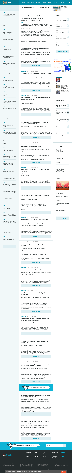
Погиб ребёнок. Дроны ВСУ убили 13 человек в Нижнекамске (34, 342)
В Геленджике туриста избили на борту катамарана (35, 269)
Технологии (45, 456)
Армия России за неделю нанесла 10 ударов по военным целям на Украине (9, 125)
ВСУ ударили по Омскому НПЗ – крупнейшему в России (34, 220)
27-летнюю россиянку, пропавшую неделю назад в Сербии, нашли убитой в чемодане (35, 364)
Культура (63, 2)
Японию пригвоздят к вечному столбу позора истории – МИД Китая (62, 203)
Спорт (44, 452)
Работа (44, 2)
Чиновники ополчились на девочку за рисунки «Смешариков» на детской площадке (9, 64)
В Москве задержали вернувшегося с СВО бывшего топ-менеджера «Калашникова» (35, 49)
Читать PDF (63, 8)
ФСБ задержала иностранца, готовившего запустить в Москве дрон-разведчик (9, 200)
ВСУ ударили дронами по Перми (8, 178)
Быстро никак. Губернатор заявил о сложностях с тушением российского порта (35, 123)
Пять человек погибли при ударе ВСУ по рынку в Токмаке (35, 196)
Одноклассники (64, 455)
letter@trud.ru (42, 470)
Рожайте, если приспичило (44, 8)
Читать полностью (36, 65)
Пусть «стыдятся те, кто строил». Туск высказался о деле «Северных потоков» (9, 222)
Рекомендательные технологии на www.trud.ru (55, 456)
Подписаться (64, 445)
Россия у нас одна (60, 32)
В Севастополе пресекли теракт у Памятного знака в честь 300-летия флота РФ (36, 74)
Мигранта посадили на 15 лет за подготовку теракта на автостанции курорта (35, 98)
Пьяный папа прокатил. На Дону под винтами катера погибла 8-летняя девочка (9, 109)
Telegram (62, 456)
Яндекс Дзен (63, 453)
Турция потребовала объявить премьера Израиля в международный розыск (9, 24)
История (27, 456)
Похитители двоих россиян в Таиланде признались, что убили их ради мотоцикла (36, 422)
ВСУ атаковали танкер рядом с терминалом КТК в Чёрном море (35, 170)
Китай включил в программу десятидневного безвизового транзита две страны (8, 164)
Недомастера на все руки (61, 127)
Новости (38, 2)
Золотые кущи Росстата (61, 38)
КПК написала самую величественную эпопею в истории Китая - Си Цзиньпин (62, 195)
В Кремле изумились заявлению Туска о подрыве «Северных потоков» (8, 94)
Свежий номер (30, 2)
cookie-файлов (38, 471)
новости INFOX (58, 77)
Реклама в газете (55, 453)
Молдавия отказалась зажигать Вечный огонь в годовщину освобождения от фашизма (8, 32)
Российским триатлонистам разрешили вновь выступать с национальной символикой (8, 41)
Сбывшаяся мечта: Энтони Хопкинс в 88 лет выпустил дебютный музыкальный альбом (9, 15)
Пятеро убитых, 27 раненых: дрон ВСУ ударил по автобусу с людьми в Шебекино (35, 319)
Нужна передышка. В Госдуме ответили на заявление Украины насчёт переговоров (8, 56)
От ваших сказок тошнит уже (29, 8)
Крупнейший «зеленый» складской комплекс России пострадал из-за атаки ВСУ (36, 396)
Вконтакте (63, 452)
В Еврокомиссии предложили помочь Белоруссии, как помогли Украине (62, 121)
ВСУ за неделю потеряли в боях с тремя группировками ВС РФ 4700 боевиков (9, 142)
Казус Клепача (59, 26)
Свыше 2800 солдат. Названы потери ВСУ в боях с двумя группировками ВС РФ (9, 133)
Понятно (63, 471)
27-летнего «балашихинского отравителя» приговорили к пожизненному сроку (33, 145)
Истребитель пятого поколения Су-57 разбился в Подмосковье (35, 293)
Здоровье (45, 453)
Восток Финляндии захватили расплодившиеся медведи (34, 244)
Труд (7, 455)
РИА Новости (30, 30)
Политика (56, 2)
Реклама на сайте (55, 452)
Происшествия (31, 12)
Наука (44, 455)
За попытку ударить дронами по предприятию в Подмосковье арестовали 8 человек (8, 231)
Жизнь (49, 2)
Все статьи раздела (9, 246)
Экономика (36, 455)
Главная (23, 2)
